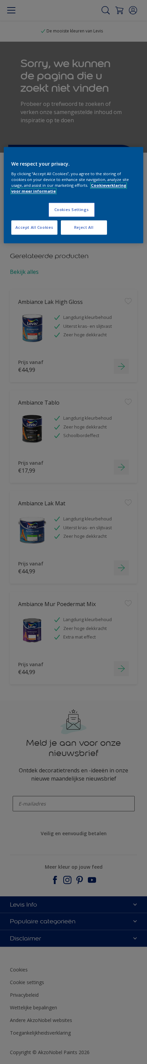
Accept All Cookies (34, 227)
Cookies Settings (71, 209)
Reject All (84, 227)
